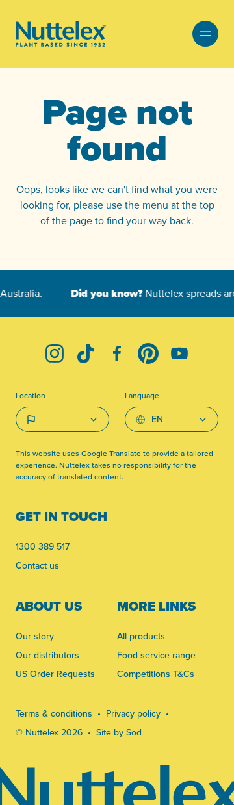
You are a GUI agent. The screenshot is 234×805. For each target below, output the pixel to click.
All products (141, 636)
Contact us (37, 565)
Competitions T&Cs (155, 673)
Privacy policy (133, 713)
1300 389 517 (43, 546)
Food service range (156, 654)
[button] (205, 34)
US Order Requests (55, 673)
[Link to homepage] (61, 34)
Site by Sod (119, 732)
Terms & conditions (54, 713)
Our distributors (47, 654)
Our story (35, 636)
